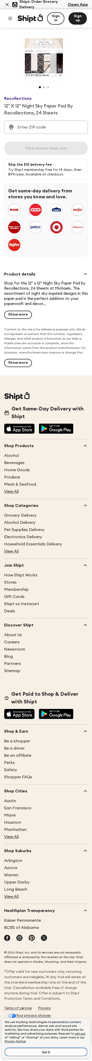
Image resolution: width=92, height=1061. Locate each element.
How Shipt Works (21, 575)
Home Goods (17, 470)
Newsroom (14, 649)
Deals (9, 611)
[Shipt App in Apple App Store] (19, 429)
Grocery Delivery (20, 515)
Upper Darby (17, 882)
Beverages (14, 463)
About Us (13, 635)
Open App (78, 5)
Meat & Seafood (20, 484)
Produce (12, 477)
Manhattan (15, 830)
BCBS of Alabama (21, 928)
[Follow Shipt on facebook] (7, 938)
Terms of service (18, 1008)
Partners (12, 664)
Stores (10, 582)
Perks (9, 763)
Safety (10, 770)
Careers (12, 642)
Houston (12, 822)
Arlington (13, 861)
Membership (16, 589)
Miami (10, 815)
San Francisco (17, 808)
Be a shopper (17, 741)
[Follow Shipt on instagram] (19, 938)
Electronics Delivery (23, 537)
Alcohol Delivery (20, 522)
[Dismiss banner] (7, 5)
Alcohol (11, 456)
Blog (8, 656)
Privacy (44, 1008)
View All (11, 491)
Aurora (10, 868)
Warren (11, 875)
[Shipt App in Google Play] (56, 429)
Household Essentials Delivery (33, 544)
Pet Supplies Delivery (24, 530)
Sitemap (12, 671)
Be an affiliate (17, 755)
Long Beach (15, 889)
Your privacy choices (33, 1015)
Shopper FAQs (18, 777)
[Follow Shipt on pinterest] (32, 938)
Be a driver (14, 748)
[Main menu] (10, 18)
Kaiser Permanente (22, 920)
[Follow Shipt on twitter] (44, 938)
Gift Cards (14, 597)
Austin (10, 801)
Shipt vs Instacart (21, 604)
